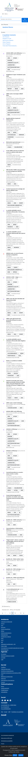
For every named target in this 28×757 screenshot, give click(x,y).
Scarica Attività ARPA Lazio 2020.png (15, 413)
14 (21, 613)
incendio (10, 226)
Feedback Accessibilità (17, 711)
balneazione (18, 147)
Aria (2, 625)
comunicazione (12, 407)
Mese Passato (6, 42)
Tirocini (3, 682)
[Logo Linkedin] (10, 700)
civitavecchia (11, 134)
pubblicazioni (11, 601)
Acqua (2, 623)
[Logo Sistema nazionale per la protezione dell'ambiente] (19, 7)
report (9, 88)
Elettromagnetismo (6, 633)
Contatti (3, 657)
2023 (18, 375)
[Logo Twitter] (5, 700)
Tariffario (3, 667)
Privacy (2, 743)
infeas (15, 272)
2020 (21, 407)
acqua (15, 58)
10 (16, 613)
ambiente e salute (12, 62)
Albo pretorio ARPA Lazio (6, 738)
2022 (8, 445)
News (2, 686)
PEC (2, 711)
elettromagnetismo (13, 67)
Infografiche (10, 71)
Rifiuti (2, 631)
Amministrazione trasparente (7, 735)
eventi (21, 203)
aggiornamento (12, 353)
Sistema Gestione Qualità (7, 656)
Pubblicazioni (4, 690)
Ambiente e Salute (6, 636)
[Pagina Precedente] (2, 613)
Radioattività (4, 634)
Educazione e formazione (7, 680)
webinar (21, 134)
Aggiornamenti (5, 688)
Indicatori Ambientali (6, 621)
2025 (8, 69)
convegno (10, 137)
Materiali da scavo (5, 669)
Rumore (3, 627)
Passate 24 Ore (7, 38)
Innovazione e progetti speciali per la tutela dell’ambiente (12, 649)
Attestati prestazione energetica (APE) (11, 673)
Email (5, 711)
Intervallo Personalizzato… (10, 45)
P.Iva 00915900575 (6, 708)
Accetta (21, 755)
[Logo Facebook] (2, 700)
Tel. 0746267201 (5, 707)
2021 (8, 293)
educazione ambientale (14, 205)
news (16, 88)
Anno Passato (6, 44)
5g (19, 512)
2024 (15, 334)
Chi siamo (3, 654)
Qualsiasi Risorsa (8, 27)
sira (8, 114)
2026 (17, 226)
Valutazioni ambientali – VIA (8, 644)
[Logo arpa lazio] (9, 7)
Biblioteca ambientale (7, 676)
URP (2, 659)
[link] (1, 17)
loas (8, 249)
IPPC (2, 638)
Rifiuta (15, 755)
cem (15, 512)
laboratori (11, 65)
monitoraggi (11, 355)
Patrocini (3, 678)
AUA (2, 640)
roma (21, 555)
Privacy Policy (8, 755)
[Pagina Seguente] (23, 613)
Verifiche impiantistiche (7, 671)
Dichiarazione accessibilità (6, 740)
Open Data (4, 646)
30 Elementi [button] (6, 607)
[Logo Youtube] (7, 700)
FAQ (2, 674)
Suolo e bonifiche (5, 629)
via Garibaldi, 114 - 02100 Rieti (8, 705)
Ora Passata (6, 36)
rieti (8, 315)
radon (16, 373)
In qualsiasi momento (9, 35)
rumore (9, 60)
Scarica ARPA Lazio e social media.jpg (15, 404)
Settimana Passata (8, 40)
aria (8, 58)
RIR (2, 642)
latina (16, 490)
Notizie (17, 90)
